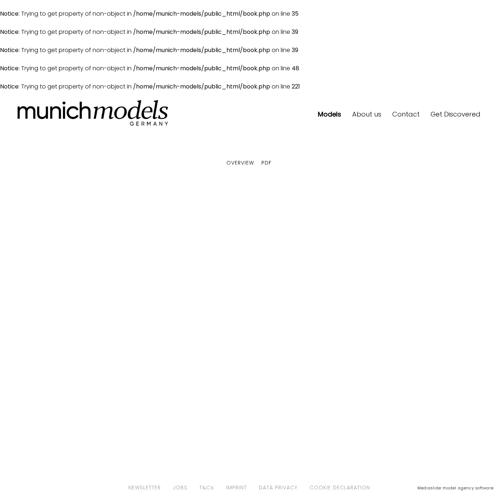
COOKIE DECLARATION (340, 487)
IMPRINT (236, 487)
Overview (240, 162)
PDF (266, 162)
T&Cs (206, 487)
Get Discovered (456, 114)
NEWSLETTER (144, 487)
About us (366, 114)
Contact (406, 114)
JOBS (180, 487)
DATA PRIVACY (278, 487)
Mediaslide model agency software (455, 488)
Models (329, 114)
